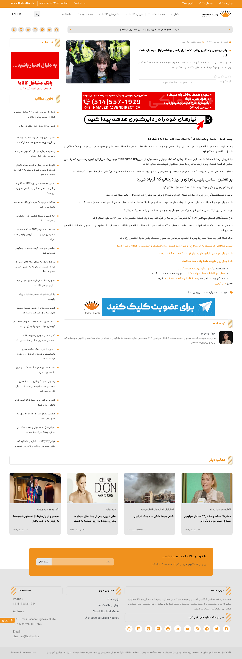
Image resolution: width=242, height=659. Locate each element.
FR (19, 14)
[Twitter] (49, 29)
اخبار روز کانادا (217, 273)
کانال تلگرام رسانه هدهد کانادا (195, 268)
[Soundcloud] (177, 628)
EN (14, 14)
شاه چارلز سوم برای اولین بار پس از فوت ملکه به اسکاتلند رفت (196, 253)
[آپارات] (14, 29)
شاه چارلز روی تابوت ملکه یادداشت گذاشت (207, 261)
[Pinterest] (167, 628)
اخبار (176, 14)
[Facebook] (56, 29)
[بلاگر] (148, 628)
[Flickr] (158, 628)
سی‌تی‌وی (220, 283)
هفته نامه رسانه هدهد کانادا (181, 278)
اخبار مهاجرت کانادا (195, 273)
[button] (37, 14)
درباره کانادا (136, 14)
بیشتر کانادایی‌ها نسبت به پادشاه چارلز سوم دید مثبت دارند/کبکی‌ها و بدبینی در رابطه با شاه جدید (175, 246)
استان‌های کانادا (111, 14)
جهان (212, 292)
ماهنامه (66, 14)
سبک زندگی (215, 509)
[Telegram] (42, 29)
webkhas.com (29, 652)
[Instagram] (35, 29)
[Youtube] (28, 29)
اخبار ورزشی (42, 509)
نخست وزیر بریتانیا (198, 292)
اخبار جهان (185, 42)
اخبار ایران (169, 509)
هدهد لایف (86, 14)
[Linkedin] (21, 29)
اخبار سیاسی (147, 509)
